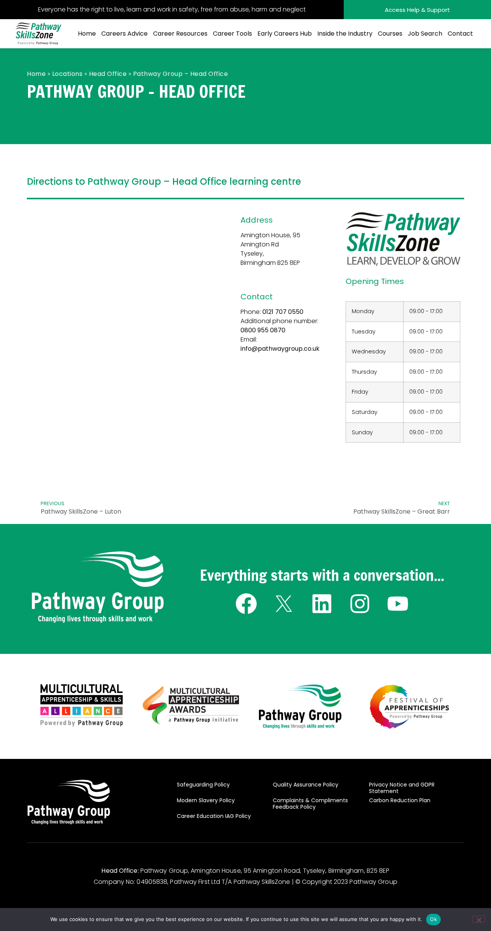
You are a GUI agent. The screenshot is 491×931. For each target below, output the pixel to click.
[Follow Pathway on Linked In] (322, 604)
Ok (433, 919)
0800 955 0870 (263, 330)
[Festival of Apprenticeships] (409, 707)
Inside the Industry (344, 33)
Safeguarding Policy (203, 784)
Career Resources (180, 33)
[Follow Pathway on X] (284, 604)
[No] (478, 919)
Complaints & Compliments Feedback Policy (310, 803)
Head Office (108, 73)
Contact (460, 33)
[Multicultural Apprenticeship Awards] (191, 705)
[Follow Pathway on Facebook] (246, 604)
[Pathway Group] (98, 587)
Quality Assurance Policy (305, 784)
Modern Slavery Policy (206, 800)
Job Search (425, 33)
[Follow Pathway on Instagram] (360, 604)
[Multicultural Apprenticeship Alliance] (81, 705)
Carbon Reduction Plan (399, 800)
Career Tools (232, 33)
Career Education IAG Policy (214, 816)
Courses (390, 33)
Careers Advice (124, 33)
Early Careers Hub (284, 33)
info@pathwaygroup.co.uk (280, 348)
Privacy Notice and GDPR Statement (402, 788)
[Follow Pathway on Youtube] (398, 604)
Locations (67, 73)
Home (87, 33)
